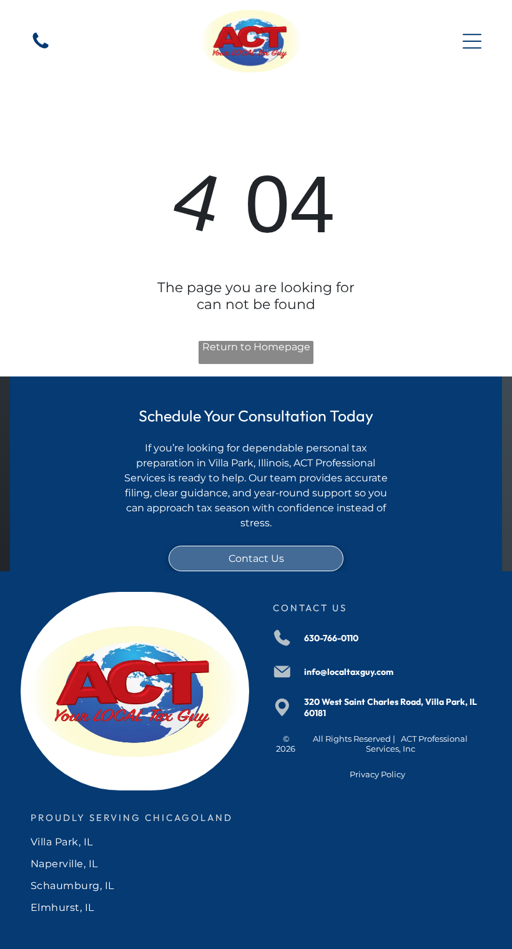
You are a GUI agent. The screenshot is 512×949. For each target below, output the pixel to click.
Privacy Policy (377, 774)
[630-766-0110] (41, 48)
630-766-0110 (331, 638)
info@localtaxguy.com (348, 671)
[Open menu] (472, 41)
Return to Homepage (256, 347)
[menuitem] (256, 842)
